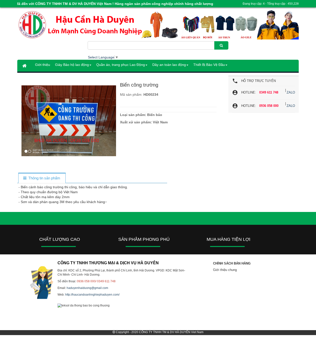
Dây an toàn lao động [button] (169, 65)
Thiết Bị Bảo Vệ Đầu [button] (209, 65)
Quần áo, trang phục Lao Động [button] (120, 65)
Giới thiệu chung (225, 270)
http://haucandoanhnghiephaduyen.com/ (92, 294)
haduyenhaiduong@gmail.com (87, 288)
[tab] (42, 178)
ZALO (291, 92)
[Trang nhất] (25, 66)
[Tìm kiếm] (221, 45)
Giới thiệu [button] (42, 65)
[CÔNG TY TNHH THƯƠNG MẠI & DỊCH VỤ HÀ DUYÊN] (52, 25)
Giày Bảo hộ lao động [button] (72, 65)
